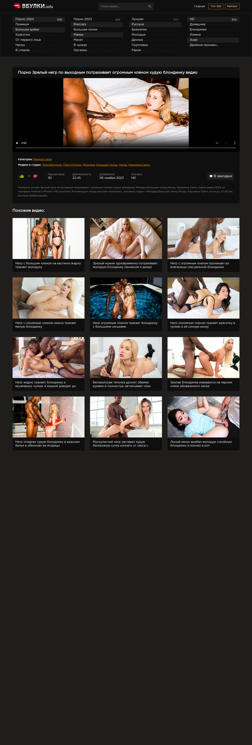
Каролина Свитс (139, 165)
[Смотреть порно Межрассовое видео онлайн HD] (45, 6)
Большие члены (107, 165)
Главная (199, 6)
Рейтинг (232, 6)
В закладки (220, 176)
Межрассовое (42, 159)
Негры (123, 165)
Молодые (89, 165)
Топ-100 (215, 6)
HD (133, 178)
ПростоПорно (72, 165)
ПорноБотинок (52, 165)
